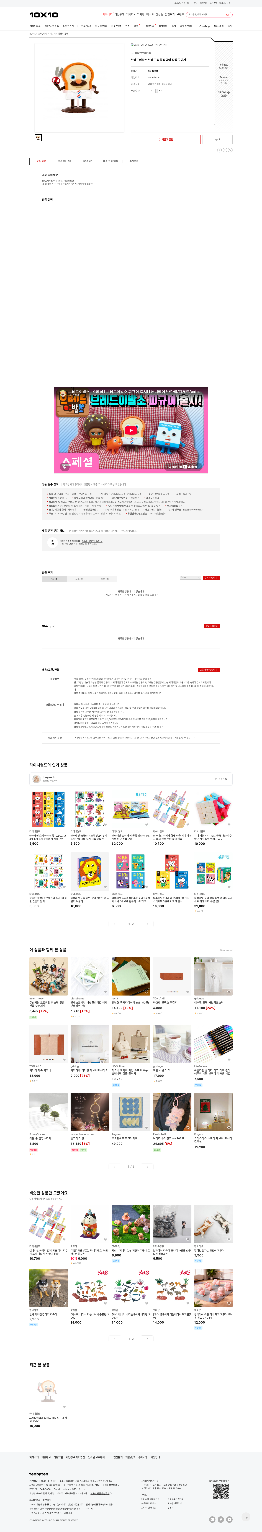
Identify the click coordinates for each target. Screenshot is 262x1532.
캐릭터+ (130, 14)
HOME (32, 34)
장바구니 (225, 3)
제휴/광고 (130, 1457)
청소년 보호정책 (96, 1457)
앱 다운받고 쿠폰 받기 (218, 1480)
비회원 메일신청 (175, 1503)
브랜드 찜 (221, 779)
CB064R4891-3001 (91, 541)
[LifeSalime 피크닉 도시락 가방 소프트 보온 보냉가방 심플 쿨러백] (131, 1056)
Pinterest (230, 150)
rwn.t (115, 998)
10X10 (43, 14)
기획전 (141, 14)
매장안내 (155, 1457)
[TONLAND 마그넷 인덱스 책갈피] (172, 986)
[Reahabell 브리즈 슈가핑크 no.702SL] (172, 1122)
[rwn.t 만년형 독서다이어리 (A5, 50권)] (131, 986)
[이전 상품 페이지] (115, 924)
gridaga (199, 998)
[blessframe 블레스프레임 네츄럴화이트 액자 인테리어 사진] (90, 987)
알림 (195, 3)
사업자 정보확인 (110, 1485)
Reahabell (159, 1134)
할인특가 (170, 14)
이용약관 (58, 1457)
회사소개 (34, 1457)
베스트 (150, 14)
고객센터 (213, 3)
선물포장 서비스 (148, 1503)
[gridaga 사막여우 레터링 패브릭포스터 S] (90, 1052)
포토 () (79, 579)
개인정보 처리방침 (75, 1457)
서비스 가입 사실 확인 (100, 1493)
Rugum (116, 1134)
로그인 (177, 3)
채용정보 (46, 1457)
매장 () (105, 579)
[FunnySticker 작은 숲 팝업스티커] (48, 1124)
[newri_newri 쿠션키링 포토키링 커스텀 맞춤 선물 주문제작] (48, 988)
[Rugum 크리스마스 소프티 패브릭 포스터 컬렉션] (213, 1121)
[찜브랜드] (133, 53)
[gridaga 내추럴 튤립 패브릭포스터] (213, 986)
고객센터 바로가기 (148, 1480)
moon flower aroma (83, 1134)
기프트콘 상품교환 (176, 1499)
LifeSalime (118, 1066)
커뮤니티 (108, 14)
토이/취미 (42, 34)
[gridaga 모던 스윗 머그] (172, 1054)
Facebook (224, 150)
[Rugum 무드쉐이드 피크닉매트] (131, 1120)
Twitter (219, 150)
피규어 (53, 34)
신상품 (159, 14)
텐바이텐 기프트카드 (150, 1499)
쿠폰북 (170, 1507)
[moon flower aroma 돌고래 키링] (90, 1122)
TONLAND (159, 998)
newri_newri (37, 998)
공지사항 (143, 1457)
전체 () (54, 579)
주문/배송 (203, 3)
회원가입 (185, 3)
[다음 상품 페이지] (147, 924)
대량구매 (119, 14)
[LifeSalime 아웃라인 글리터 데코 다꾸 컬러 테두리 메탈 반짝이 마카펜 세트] (213, 1056)
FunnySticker (37, 1134)
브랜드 (180, 14)
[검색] (227, 15)
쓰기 (224, 83)
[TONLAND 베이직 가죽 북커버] (48, 1054)
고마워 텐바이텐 (148, 1507)
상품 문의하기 (212, 626)
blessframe (77, 998)
